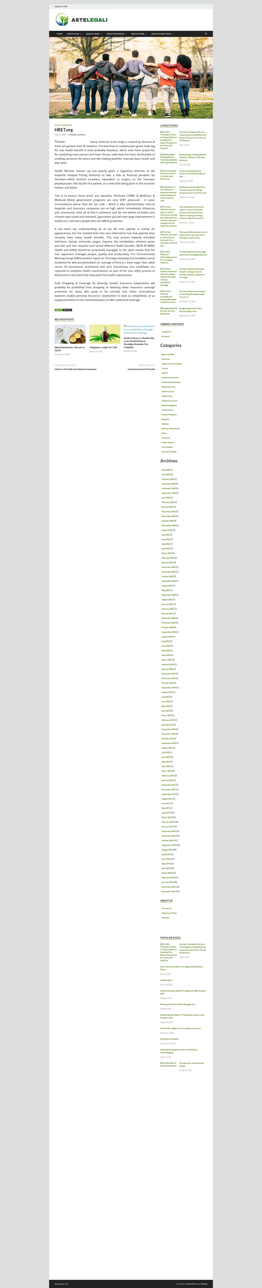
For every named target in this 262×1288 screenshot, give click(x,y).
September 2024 (169, 525)
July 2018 (165, 752)
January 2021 (167, 613)
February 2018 (168, 775)
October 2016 (167, 840)
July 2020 (165, 641)
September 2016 (169, 845)
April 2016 (166, 868)
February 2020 (168, 664)
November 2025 (168, 488)
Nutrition (166, 438)
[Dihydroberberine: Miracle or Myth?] (70, 335)
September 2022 (169, 595)
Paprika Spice (166, 980)
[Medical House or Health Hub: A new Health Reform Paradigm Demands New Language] (139, 330)
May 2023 (166, 590)
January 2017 (167, 826)
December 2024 (168, 511)
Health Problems (169, 414)
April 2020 (166, 655)
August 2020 (167, 636)
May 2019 (166, 706)
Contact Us (166, 908)
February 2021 (168, 609)
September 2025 (169, 493)
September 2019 (169, 687)
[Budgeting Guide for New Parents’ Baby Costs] (168, 309)
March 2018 (167, 771)
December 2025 (168, 484)
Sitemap (165, 917)
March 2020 (167, 660)
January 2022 (167, 604)
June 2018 (166, 757)
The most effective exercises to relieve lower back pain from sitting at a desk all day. (193, 235)
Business (165, 359)
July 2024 (165, 534)
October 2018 (167, 738)
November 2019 (168, 678)
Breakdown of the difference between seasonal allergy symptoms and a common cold (192, 190)
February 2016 (168, 877)
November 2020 (168, 623)
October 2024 (167, 521)
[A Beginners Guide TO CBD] (104, 335)
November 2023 (168, 572)
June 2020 (166, 646)
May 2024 (166, 544)
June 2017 (166, 803)
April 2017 (166, 812)
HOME (59, 34)
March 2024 (167, 553)
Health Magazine (169, 405)
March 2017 (167, 817)
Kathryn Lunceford (77, 135)
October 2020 (167, 627)
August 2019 (167, 692)
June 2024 (166, 539)
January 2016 (167, 882)
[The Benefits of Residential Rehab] (168, 1063)
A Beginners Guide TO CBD (103, 347)
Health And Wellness (171, 382)
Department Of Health (172, 363)
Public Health (168, 442)
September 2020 (169, 632)
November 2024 (168, 516)
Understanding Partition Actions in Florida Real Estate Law (192, 174)
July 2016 (165, 854)
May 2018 (166, 762)
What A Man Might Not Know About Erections (180, 1028)
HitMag (204, 1284)
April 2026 (166, 474)
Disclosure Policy (169, 913)
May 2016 (166, 863)
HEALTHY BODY (93, 34)
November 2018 (168, 734)
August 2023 (167, 585)
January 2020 (167, 669)
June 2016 (166, 859)
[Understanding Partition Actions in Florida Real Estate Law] (168, 171)
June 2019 (166, 701)
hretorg (67, 310)
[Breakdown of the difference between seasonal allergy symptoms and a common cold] (168, 187)
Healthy (165, 419)
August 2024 (167, 530)
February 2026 (168, 479)
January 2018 (167, 780)
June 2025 (166, 497)
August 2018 (167, 748)
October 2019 (167, 683)
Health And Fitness (170, 377)
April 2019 (166, 711)
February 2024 (168, 558)
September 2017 (169, 794)
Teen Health (167, 447)
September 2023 (169, 581)
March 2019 (167, 715)
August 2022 (167, 599)
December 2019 (168, 673)
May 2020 (166, 650)
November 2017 (168, 789)
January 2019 (167, 724)
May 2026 (166, 470)
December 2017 (168, 785)
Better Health (168, 354)
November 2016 (168, 836)
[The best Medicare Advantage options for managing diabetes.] (168, 252)
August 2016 (167, 850)
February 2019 (168, 720)
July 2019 (165, 697)
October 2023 (167, 576)
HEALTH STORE (137, 34)
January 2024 (167, 562)
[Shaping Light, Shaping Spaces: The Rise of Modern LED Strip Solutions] (168, 155)
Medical (165, 424)
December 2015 (168, 887)
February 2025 (168, 502)
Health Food (167, 396)
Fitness (165, 368)
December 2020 (168, 618)
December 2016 (168, 831)
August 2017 (167, 799)
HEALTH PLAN (73, 34)
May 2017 (166, 808)
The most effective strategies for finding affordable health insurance (192, 294)
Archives (165, 336)
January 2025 (167, 507)
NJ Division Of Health (169, 1039)
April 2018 (166, 766)
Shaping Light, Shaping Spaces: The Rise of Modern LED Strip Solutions (192, 157)
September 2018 (169, 743)
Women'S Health (169, 452)
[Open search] (206, 34)
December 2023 (168, 567)
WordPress (192, 1284)
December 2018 (168, 729)
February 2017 (168, 822)
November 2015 (168, 891)
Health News (167, 410)
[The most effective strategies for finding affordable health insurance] (168, 292)
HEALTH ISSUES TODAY (161, 34)
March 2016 (167, 873)
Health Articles (168, 387)
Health (165, 373)
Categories (166, 331)
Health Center (168, 391)
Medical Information (63, 125)
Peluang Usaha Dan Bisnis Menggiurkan (178, 1004)
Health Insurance (169, 401)
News (164, 433)
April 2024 (166, 548)
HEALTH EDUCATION (115, 34)
